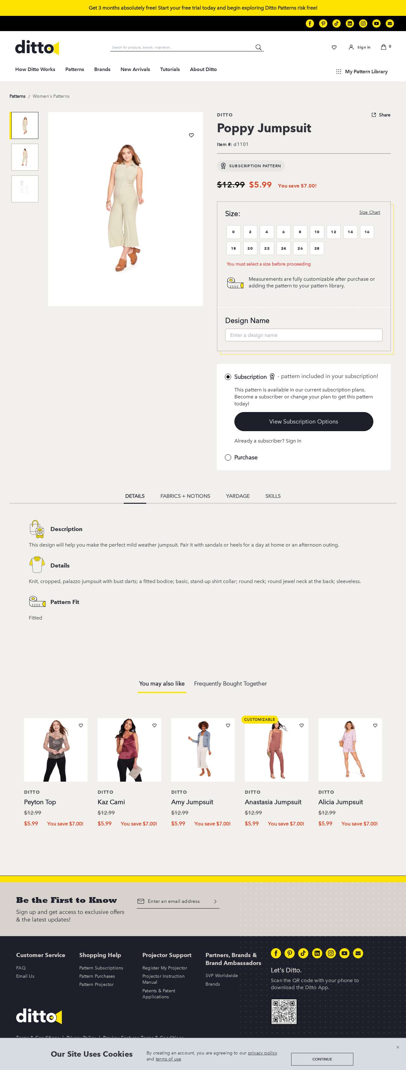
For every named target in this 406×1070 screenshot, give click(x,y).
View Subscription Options (303, 421)
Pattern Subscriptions (101, 968)
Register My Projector (164, 968)
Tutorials (170, 69)
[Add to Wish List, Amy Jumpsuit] (228, 725)
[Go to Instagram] (363, 23)
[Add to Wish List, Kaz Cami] (154, 725)
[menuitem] (35, 71)
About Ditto (203, 69)
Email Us (25, 976)
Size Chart (369, 212)
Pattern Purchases (97, 976)
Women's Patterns (51, 96)
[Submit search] (259, 47)
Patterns (74, 69)
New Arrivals (135, 69)
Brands (102, 69)
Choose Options (56, 837)
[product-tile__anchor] (56, 751)
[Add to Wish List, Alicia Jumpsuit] (375, 725)
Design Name (247, 320)
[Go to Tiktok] (337, 23)
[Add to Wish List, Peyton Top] (80, 725)
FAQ (21, 968)
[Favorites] (334, 47)
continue (322, 1059)
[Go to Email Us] (390, 23)
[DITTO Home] (37, 47)
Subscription (250, 376)
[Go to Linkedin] (350, 23)
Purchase (246, 457)
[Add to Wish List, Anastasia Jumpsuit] (301, 725)
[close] (398, 1047)
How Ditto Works (35, 69)
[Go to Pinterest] (323, 23)
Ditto (225, 114)
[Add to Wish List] (191, 135)
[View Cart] (384, 47)
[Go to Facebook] (310, 23)
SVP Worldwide (222, 975)
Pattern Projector (96, 984)
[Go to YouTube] (376, 23)
